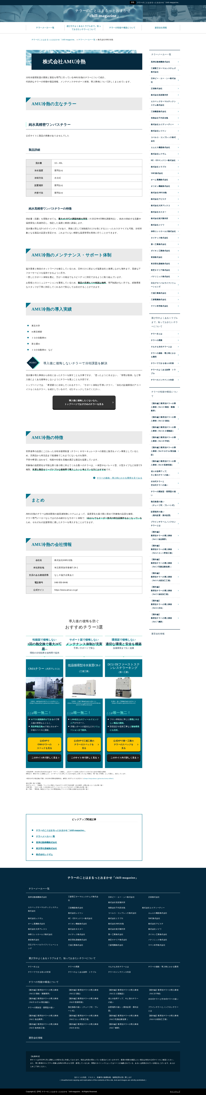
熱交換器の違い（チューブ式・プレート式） (163, 503)
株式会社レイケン (158, 131)
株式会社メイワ (157, 225)
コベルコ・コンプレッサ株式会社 (163, 139)
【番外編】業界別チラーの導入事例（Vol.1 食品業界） (161, 535)
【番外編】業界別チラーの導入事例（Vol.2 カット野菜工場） (162, 549)
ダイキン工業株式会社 (160, 251)
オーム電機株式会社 (159, 180)
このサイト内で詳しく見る (44, 757)
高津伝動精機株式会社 (46, 842)
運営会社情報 (158, 633)
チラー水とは (156, 334)
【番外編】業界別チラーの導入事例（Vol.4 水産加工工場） (161, 577)
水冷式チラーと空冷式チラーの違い (159, 483)
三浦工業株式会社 (158, 293)
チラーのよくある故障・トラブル (163, 371)
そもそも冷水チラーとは (161, 347)
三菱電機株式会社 (158, 299)
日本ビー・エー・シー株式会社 (163, 80)
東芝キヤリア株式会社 (160, 270)
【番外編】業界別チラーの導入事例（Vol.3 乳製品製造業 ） (161, 563)
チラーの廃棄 (156, 340)
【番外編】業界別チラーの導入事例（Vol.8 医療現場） (163, 463)
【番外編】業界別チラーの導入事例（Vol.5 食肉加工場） (161, 590)
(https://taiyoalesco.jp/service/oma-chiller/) (98, 778)
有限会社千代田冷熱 (159, 118)
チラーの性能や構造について (164, 394)
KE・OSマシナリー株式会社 (163, 160)
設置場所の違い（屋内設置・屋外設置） (161, 513)
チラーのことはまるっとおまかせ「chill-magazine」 (158, 3)
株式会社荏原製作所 (159, 95)
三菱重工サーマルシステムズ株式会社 (163, 70)
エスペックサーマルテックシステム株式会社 (163, 103)
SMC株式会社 (157, 173)
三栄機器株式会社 (158, 111)
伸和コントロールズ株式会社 (163, 231)
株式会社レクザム (44, 854)
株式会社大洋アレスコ (160, 205)
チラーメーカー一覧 (45, 836)
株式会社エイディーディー (162, 124)
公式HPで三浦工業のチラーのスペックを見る (84, 744)
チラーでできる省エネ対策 (162, 363)
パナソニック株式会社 (160, 276)
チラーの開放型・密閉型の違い (163, 493)
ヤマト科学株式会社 (159, 306)
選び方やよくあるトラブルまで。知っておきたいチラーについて (164, 322)
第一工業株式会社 (158, 244)
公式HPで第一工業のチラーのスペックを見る (123, 744)
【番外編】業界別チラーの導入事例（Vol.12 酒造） (163, 419)
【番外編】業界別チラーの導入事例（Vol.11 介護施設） (163, 429)
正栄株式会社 (156, 88)
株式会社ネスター (158, 212)
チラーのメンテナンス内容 (162, 380)
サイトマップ (175, 1092)
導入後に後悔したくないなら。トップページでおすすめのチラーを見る (84, 402)
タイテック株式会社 (159, 238)
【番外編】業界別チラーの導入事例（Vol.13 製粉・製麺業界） (163, 407)
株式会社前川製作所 (159, 218)
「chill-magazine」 (103, 13)
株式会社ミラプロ (158, 167)
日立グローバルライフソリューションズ (163, 285)
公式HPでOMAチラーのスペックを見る (44, 744)
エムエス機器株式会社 (160, 147)
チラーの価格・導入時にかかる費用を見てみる (119, 478)
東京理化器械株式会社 (46, 848)
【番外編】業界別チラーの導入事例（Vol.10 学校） (163, 439)
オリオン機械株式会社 (160, 186)
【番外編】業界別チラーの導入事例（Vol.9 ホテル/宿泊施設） (163, 451)
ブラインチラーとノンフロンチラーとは (163, 524)
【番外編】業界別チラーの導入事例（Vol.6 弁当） (161, 604)
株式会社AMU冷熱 (159, 193)
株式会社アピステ (158, 199)
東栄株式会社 (156, 257)
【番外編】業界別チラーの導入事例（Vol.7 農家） (161, 618)
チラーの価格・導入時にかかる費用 (163, 355)
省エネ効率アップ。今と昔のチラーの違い (160, 473)
